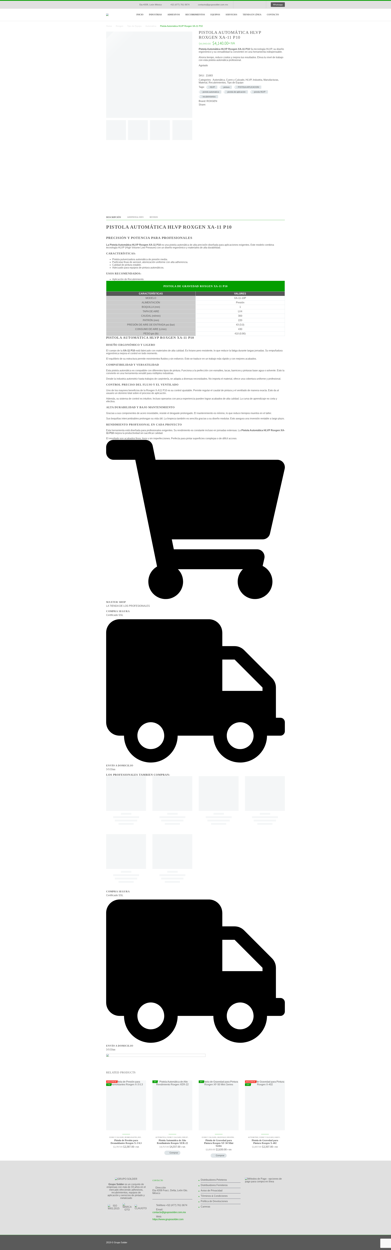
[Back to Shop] (280, 33)
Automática (150, 26)
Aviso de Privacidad (211, 1190)
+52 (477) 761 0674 (180, 4)
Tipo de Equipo (134, 26)
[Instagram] (249, 4)
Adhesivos (173, 15)
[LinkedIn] (245, 4)
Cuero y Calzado (235, 80)
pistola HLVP (259, 92)
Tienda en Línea (252, 15)
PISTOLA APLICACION (248, 87)
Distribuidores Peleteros (214, 1180)
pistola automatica (211, 92)
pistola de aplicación (236, 92)
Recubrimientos (195, 15)
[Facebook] (240, 4)
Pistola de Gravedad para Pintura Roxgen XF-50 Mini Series (218, 1143)
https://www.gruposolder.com (167, 1219)
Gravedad (221, 1137)
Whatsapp (278, 4)
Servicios (231, 15)
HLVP (249, 80)
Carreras (205, 1206)
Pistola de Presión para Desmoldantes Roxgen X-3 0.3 (126, 1141)
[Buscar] (284, 15)
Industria (257, 80)
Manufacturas (270, 80)
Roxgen (119, 26)
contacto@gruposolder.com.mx (213, 4)
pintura (226, 87)
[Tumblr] (222, 104)
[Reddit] (231, 104)
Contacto (273, 15)
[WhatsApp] (258, 4)
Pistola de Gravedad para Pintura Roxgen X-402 (265, 1141)
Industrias (155, 15)
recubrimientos (209, 97)
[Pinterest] (217, 104)
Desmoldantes (131, 1137)
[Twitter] (212, 104)
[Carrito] (291, 15)
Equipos (215, 15)
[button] (172, 1153)
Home (109, 26)
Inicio (139, 15)
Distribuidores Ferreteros (214, 1185)
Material (203, 82)
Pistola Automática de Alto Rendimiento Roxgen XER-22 (172, 1141)
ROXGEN (211, 101)
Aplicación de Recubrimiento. (128, 279)
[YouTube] (254, 4)
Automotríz (253, 1137)
